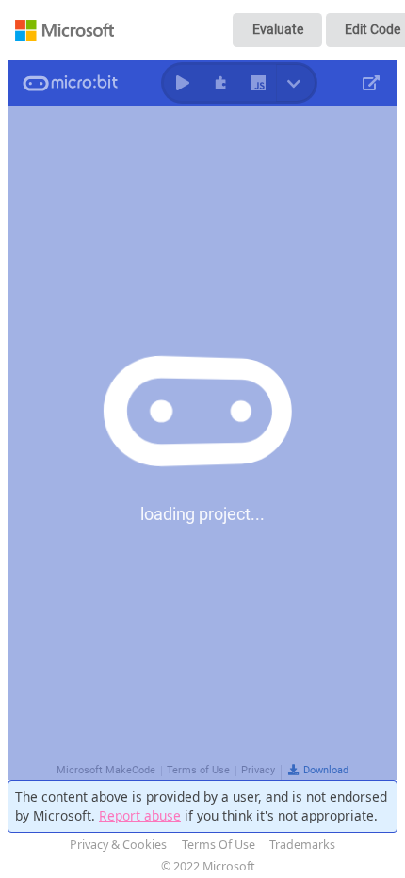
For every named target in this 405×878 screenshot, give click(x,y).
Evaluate (277, 29)
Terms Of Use (218, 845)
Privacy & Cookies (118, 845)
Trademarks (302, 845)
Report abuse (140, 815)
